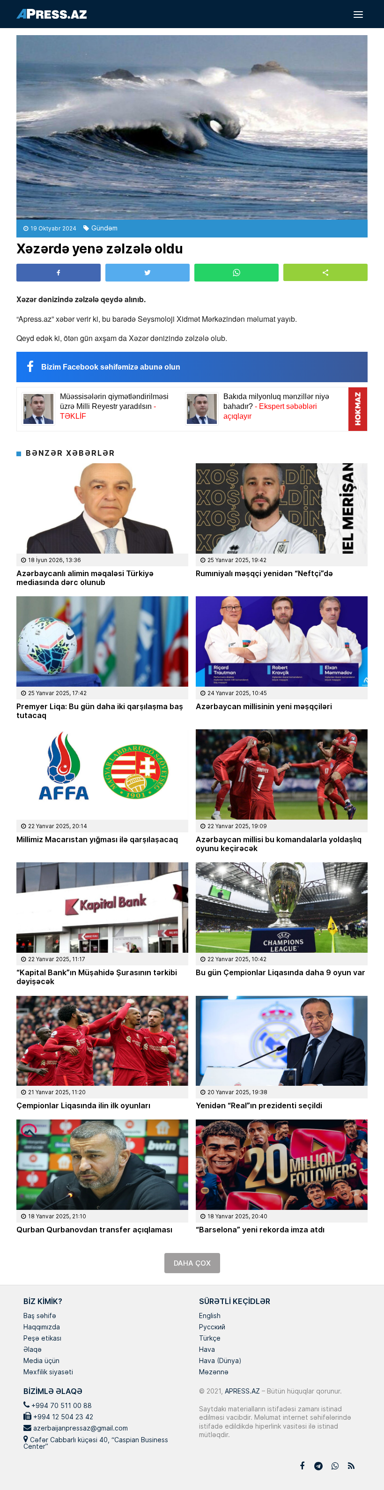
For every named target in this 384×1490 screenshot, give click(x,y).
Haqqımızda (41, 1327)
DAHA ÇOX (192, 1263)
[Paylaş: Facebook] (58, 273)
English (210, 1316)
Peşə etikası (42, 1338)
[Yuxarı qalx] (357, 1463)
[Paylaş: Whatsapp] (236, 273)
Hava (207, 1350)
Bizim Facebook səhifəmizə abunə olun (110, 367)
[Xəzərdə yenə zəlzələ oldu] (192, 127)
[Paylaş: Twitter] (147, 273)
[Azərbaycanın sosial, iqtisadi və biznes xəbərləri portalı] (51, 14)
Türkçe (210, 1338)
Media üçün (41, 1361)
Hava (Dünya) (220, 1361)
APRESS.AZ (241, 1390)
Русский (212, 1327)
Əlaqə (32, 1350)
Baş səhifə (39, 1316)
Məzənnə (214, 1372)
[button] (325, 272)
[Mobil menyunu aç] (358, 14)
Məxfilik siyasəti (48, 1372)
